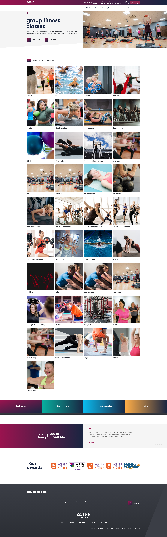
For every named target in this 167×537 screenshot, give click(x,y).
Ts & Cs (129, 528)
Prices (117, 8)
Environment (100, 528)
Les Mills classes (35, 33)
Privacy (123, 528)
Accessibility (93, 528)
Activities (80, 8)
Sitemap (117, 528)
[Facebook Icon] (82, 2)
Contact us (93, 522)
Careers (130, 8)
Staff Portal (82, 522)
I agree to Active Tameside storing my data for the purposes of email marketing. (82, 501)
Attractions (89, 8)
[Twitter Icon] (85, 2)
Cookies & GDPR (137, 528)
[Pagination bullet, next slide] (153, 444)
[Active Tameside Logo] (30, 2)
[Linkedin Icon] (89, 2)
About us (62, 522)
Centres (97, 8)
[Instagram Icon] (87, 2)
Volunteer (137, 8)
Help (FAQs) (104, 522)
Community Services (107, 8)
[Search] (50, 8)
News (123, 8)
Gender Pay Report (109, 528)
